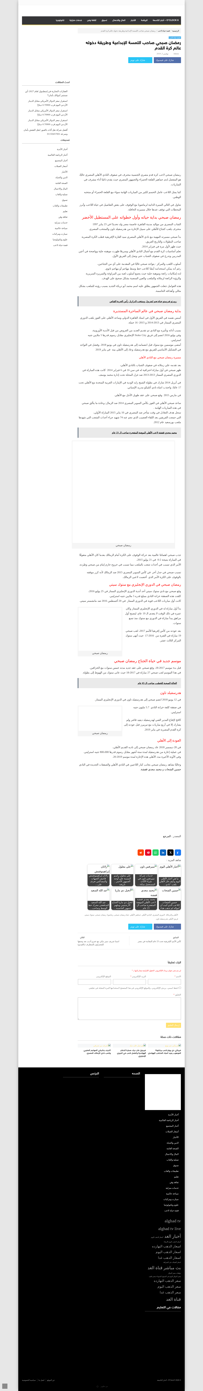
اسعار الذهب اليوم (168, 1252)
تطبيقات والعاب (60, 205)
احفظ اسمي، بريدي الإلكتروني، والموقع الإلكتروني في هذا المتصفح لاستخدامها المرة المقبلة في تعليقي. (133, 988)
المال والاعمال (118, 20)
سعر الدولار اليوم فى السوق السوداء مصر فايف (165, 1276)
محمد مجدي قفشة (151, 769)
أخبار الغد (172, 1236)
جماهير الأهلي (135, 915)
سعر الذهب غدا (170, 1292)
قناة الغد (173, 1299)
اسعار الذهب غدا (169, 1258)
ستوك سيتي (89, 915)
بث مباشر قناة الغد (164, 1267)
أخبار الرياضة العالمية (57, 155)
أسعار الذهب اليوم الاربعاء (172, 1242)
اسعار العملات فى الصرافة (172, 1262)
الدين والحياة (61, 177)
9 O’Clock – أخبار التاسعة (165, 20)
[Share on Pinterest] (148, 852)
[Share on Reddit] (141, 852)
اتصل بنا (41, 1380)
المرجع (167, 836)
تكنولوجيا (60, 20)
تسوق (104, 20)
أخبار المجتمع (61, 160)
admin (176, 54)
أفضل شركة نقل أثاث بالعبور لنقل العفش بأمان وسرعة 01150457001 (45, 132)
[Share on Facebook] (178, 852)
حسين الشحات (173, 769)
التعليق (177, 995)
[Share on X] (170, 852)
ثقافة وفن (91, 20)
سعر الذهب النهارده (167, 1281)
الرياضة (144, 20)
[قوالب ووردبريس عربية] (97, 1386)
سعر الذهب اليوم (169, 1286)
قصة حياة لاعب (164, 31)
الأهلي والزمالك (172, 915)
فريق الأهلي (173, 919)
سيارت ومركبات (59, 234)
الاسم (177, 976)
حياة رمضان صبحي (121, 915)
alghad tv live (169, 1228)
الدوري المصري (158, 915)
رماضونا (110, 915)
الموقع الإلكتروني (103, 976)
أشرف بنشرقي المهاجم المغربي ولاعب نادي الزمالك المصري (97, 1052)
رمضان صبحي (100, 915)
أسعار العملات (60, 166)
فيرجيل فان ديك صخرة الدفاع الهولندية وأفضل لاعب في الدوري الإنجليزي (131, 1053)
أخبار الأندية (62, 149)
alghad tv (173, 1220)
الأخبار (133, 20)
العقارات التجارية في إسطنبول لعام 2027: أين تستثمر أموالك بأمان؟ (46, 93)
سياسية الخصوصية (29, 1380)
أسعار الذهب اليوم (157, 1237)
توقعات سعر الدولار (174, 1273)
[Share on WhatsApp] (155, 852)
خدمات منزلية (76, 20)
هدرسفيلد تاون (162, 919)
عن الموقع (51, 1380)
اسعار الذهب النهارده (166, 1246)
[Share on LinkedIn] (163, 852)
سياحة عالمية (61, 228)
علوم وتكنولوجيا (60, 239)
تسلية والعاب (61, 194)
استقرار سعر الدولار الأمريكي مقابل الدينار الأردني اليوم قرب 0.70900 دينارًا (47, 103)
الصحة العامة (61, 183)
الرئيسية (175, 31)
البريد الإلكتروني (138, 976)
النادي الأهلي (147, 915)
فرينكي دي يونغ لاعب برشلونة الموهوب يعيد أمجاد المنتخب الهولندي (164, 1052)
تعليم (65, 211)
